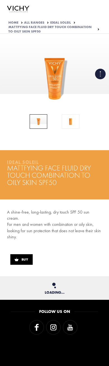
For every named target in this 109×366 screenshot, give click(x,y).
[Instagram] (53, 327)
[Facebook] (36, 327)
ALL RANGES (34, 22)
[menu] (100, 74)
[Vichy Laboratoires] (18, 9)
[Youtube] (70, 327)
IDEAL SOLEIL (60, 22)
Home (13, 22)
